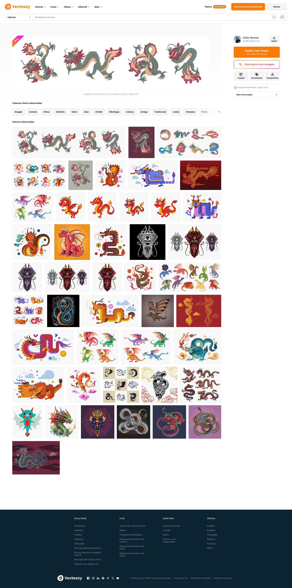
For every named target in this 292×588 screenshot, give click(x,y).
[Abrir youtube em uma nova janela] (117, 578)
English (211, 525)
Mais (96, 6)
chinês (98, 111)
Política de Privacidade (201, 578)
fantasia (190, 111)
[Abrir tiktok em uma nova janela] (108, 578)
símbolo (60, 111)
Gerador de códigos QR (86, 563)
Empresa (78, 539)
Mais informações (244, 94)
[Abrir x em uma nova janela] (113, 578)
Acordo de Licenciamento (132, 525)
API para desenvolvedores (87, 548)
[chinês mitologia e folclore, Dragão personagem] (39, 175)
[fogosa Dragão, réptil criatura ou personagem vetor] (140, 277)
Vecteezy (78, 530)
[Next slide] (216, 111)
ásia (86, 111)
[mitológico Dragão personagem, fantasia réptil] (110, 311)
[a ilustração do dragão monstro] (36, 457)
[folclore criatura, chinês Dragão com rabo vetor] (141, 142)
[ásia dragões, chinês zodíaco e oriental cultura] (200, 385)
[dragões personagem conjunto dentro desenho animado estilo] (32, 207)
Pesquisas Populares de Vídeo (132, 554)
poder (205, 111)
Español (211, 530)
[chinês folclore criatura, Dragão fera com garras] (80, 175)
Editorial (82, 6)
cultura (130, 111)
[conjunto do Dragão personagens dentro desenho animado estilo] (146, 347)
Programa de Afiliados (131, 534)
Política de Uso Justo (223, 578)
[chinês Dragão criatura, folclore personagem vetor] (202, 207)
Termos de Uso (181, 578)
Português (212, 534)
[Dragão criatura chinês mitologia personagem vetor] (110, 175)
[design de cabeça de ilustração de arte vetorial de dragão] (97, 422)
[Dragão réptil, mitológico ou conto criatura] (84, 385)
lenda (176, 111)
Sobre (166, 534)
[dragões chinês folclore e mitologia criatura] (69, 142)
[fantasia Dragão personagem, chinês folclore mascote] (153, 175)
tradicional (160, 111)
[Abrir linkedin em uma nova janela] (98, 578)
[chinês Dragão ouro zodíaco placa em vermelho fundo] (198, 311)
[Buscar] (274, 17)
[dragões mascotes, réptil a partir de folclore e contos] (121, 385)
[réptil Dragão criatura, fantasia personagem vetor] (38, 385)
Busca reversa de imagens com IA (87, 553)
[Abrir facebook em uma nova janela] (88, 578)
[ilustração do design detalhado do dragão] (205, 422)
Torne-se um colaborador (169, 540)
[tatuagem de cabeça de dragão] (147, 242)
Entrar (276, 6)
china (46, 111)
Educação (79, 543)
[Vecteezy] (17, 7)
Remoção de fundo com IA (87, 559)
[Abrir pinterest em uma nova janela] (103, 578)
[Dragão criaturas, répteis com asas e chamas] (28, 311)
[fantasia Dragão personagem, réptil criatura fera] (43, 347)
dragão (18, 111)
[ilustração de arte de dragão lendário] (133, 422)
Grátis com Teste (256, 52)
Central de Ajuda (171, 525)
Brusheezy (79, 525)
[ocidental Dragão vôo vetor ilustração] (157, 311)
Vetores (39, 6)
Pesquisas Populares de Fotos (132, 547)
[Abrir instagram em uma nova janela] (93, 578)
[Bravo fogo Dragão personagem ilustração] (72, 242)
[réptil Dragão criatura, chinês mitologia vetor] (197, 347)
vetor (74, 111)
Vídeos (67, 6)
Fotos (53, 6)
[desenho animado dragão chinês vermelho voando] (70, 207)
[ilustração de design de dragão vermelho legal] (169, 422)
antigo (144, 111)
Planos (208, 6)
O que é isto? (262, 87)
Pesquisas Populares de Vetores (132, 540)
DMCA (123, 530)
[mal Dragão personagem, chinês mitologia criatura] (32, 242)
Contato (167, 530)
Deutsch (211, 539)
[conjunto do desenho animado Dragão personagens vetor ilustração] (98, 347)
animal (33, 111)
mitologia (114, 111)
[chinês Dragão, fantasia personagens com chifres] (109, 242)
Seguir (274, 41)
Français (211, 543)
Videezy (78, 534)
